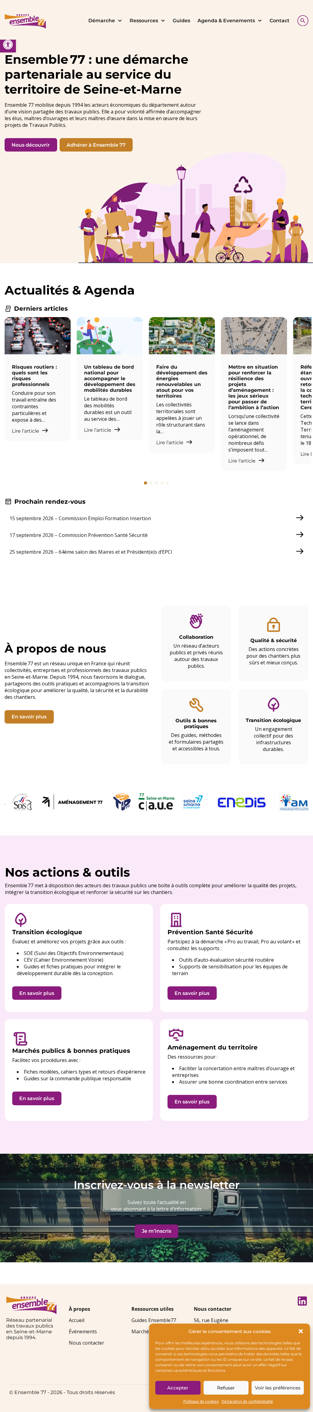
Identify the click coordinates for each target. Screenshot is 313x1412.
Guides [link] (181, 20)
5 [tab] (167, 482)
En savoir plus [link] (29, 717)
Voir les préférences (277, 1388)
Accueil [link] (76, 1320)
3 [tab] (156, 482)
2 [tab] (151, 482)
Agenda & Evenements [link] (226, 20)
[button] (301, 1331)
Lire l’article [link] (26, 431)
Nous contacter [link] (86, 1342)
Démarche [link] (101, 20)
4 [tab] (162, 482)
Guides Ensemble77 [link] (153, 1320)
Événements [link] (83, 1331)
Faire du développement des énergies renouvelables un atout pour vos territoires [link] (182, 381)
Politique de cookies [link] (201, 1401)
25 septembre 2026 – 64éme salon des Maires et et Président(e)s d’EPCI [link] (90, 552)
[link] (8, 44)
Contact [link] (279, 20)
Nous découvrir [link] (31, 145)
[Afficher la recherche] (301, 20)
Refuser (226, 1388)
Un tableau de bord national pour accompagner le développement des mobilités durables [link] (109, 378)
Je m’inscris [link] (156, 1231)
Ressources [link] (144, 20)
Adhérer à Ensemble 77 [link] (96, 145)
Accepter (177, 1388)
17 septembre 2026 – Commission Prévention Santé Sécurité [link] (78, 535)
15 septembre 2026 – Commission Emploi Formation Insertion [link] (80, 518)
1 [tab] (145, 482)
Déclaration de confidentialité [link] (247, 1401)
